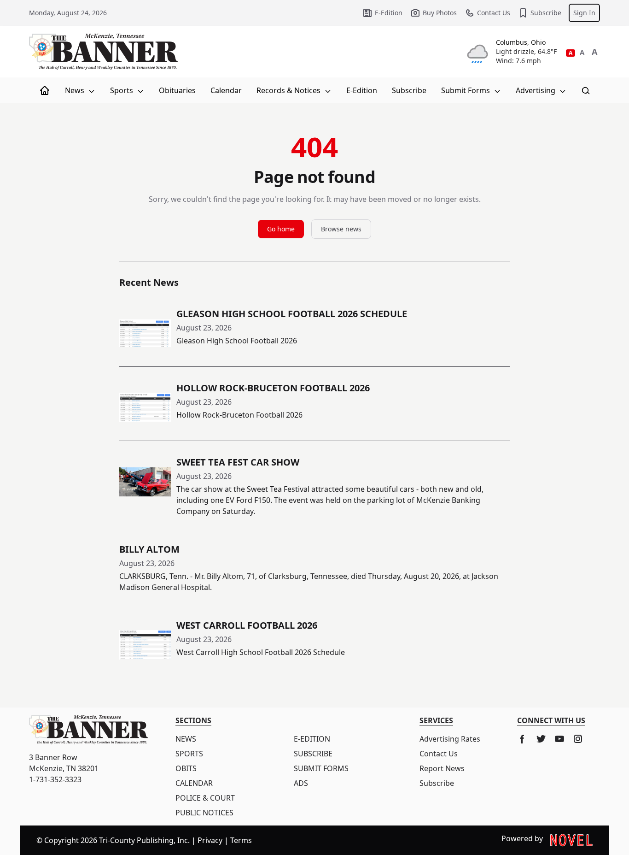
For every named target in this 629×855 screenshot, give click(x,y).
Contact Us (493, 12)
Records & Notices (289, 90)
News (75, 90)
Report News (442, 768)
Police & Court (205, 798)
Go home (281, 228)
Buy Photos (440, 12)
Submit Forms (466, 90)
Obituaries (177, 90)
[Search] (586, 90)
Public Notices (204, 813)
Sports (122, 90)
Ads (301, 783)
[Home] (45, 90)
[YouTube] (559, 738)
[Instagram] (577, 738)
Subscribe (545, 12)
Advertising (536, 90)
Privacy (210, 840)
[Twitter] (541, 738)
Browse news (341, 228)
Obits (186, 768)
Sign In (584, 12)
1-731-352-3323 (55, 779)
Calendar (226, 90)
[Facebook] (522, 738)
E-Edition (388, 12)
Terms (241, 840)
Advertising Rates (449, 739)
